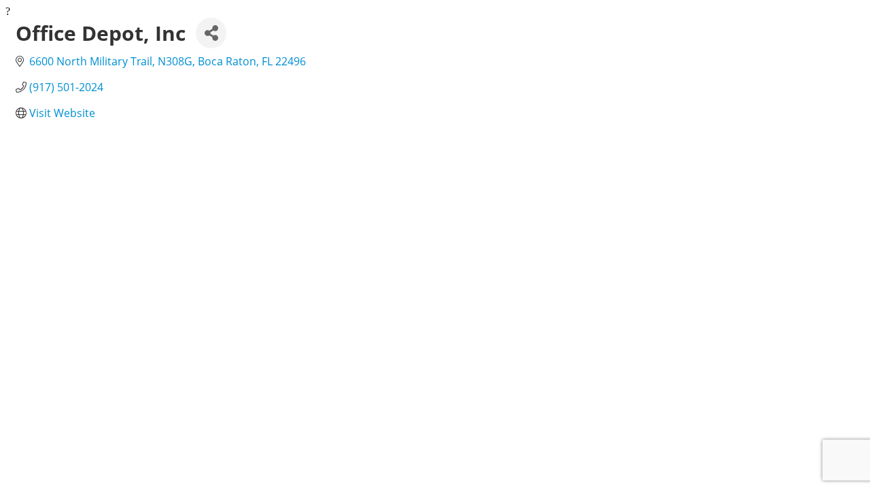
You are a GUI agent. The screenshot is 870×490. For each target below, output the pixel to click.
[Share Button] (211, 33)
